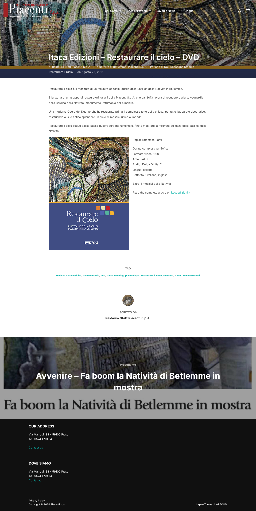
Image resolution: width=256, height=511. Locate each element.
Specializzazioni (137, 11)
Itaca (110, 275)
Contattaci (35, 480)
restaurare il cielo (151, 275)
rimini (178, 275)
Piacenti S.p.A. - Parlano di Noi (148, 67)
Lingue (188, 11)
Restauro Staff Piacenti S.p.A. (71, 67)
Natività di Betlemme (112, 67)
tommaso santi (191, 275)
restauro (168, 275)
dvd (103, 275)
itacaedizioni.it (180, 192)
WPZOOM (221, 504)
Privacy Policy (37, 500)
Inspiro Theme (204, 504)
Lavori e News (166, 11)
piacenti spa (132, 275)
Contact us (36, 447)
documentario (91, 275)
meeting (119, 275)
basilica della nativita (68, 275)
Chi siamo (111, 11)
